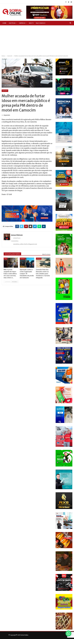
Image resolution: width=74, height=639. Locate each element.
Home (4, 23)
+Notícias (12, 23)
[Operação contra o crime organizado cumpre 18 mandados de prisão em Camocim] (27, 263)
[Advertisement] (37, 39)
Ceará (5, 258)
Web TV (31, 23)
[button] (68, 633)
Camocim (5, 90)
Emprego (22, 23)
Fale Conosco (40, 23)
